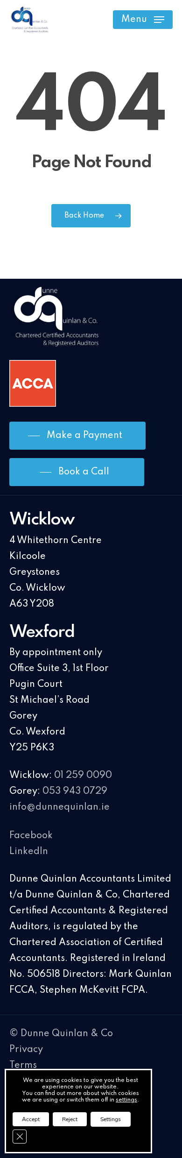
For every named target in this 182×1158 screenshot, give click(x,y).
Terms (23, 1065)
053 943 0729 (74, 791)
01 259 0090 (83, 775)
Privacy (26, 1049)
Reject (69, 1119)
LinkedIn (28, 851)
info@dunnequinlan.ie (59, 807)
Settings (110, 1119)
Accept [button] (31, 1119)
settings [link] (126, 1100)
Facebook (31, 835)
